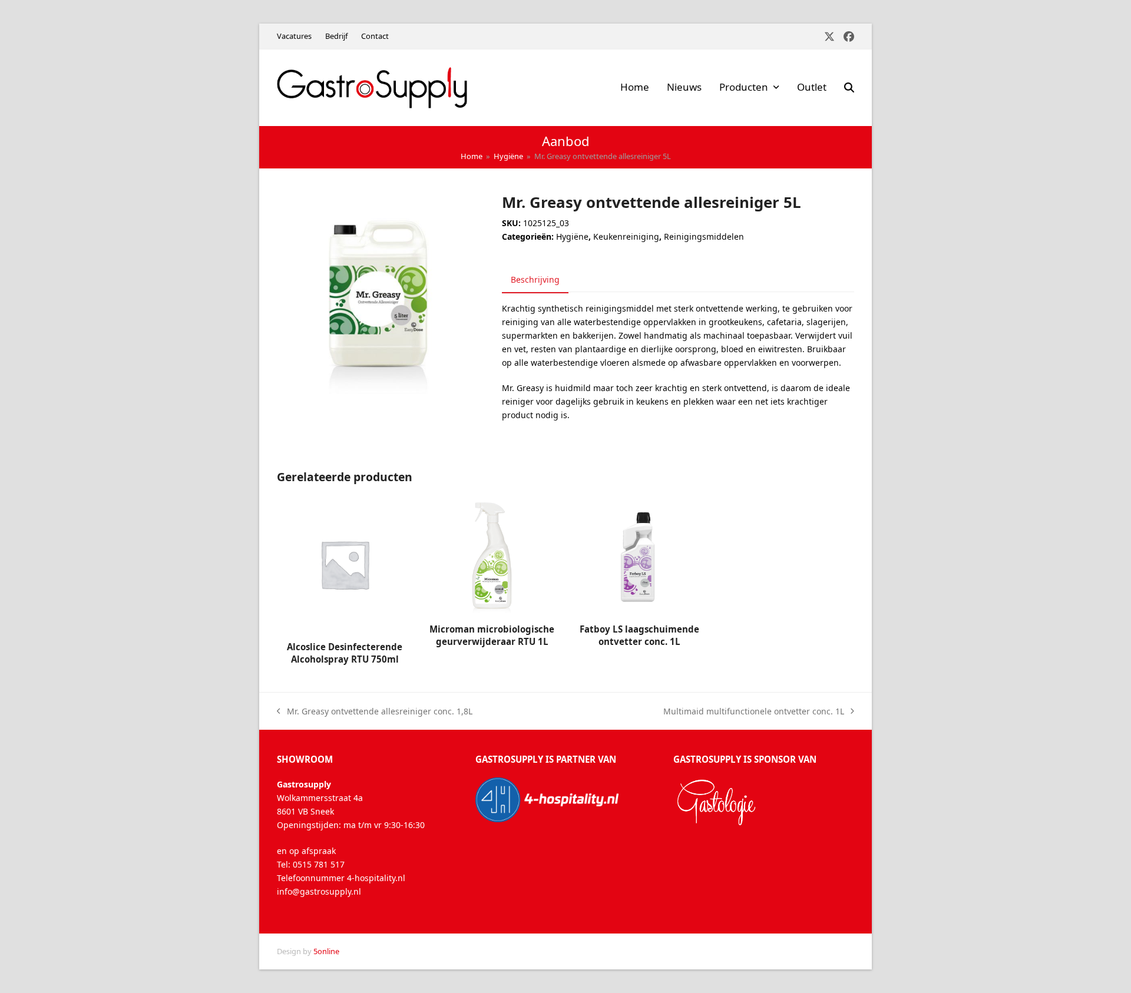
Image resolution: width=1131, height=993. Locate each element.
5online (326, 951)
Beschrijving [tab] (535, 279)
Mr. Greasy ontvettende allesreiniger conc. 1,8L (374, 712)
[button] (849, 87)
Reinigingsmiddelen (704, 236)
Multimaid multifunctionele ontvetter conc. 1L (753, 712)
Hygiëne (572, 236)
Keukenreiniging (626, 236)
